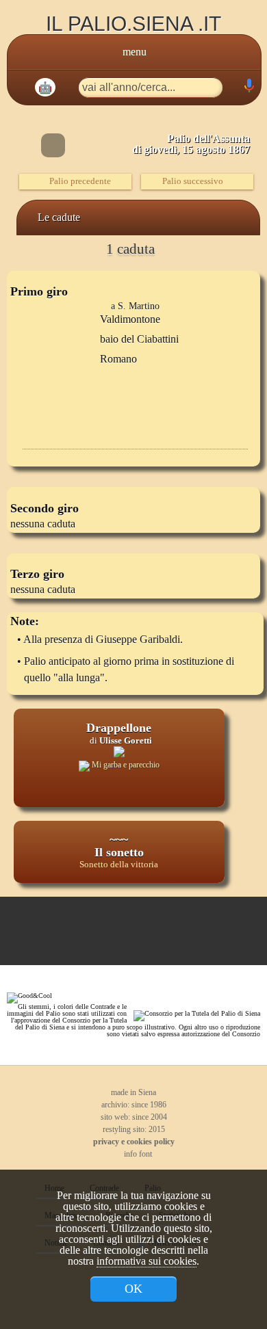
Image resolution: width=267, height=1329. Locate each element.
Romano (118, 359)
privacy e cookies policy (134, 1141)
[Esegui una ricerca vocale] (248, 88)
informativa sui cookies (146, 1261)
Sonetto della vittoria (118, 864)
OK (133, 1288)
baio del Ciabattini (139, 339)
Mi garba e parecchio (125, 765)
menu (135, 51)
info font (137, 1154)
